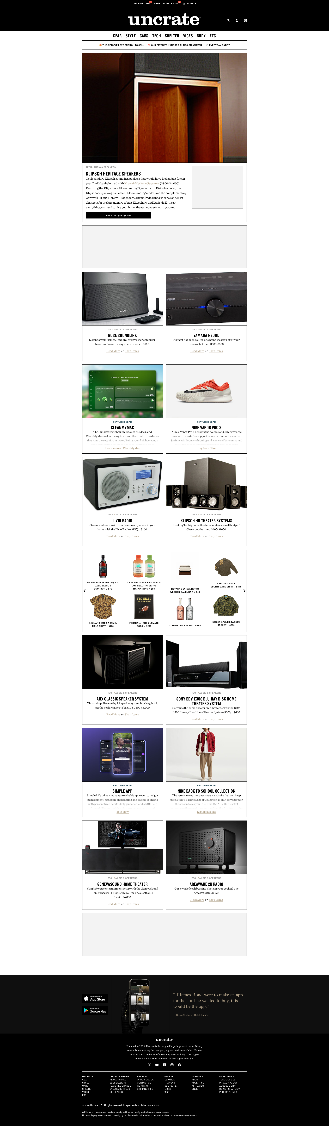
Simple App (122, 791)
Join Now (123, 811)
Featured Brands (120, 1085)
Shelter (172, 36)
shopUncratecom (166, 3)
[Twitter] (149, 1065)
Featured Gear (122, 421)
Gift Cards (116, 1091)
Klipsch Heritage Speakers (113, 173)
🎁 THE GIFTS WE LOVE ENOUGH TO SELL (121, 45)
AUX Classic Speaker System (122, 699)
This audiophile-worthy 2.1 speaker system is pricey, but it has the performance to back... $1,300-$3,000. (122, 705)
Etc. (84, 1094)
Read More (113, 351)
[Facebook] (164, 1065)
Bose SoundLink (122, 335)
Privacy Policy (228, 1082)
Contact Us (144, 1082)
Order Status (145, 1079)
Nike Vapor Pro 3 (206, 427)
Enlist (196, 1088)
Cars (144, 36)
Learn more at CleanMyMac (122, 448)
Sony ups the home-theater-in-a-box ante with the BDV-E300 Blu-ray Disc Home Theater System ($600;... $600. (206, 710)
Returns (142, 1085)
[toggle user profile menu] (237, 21)
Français (170, 1082)
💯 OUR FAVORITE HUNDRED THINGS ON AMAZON (175, 45)
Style (131, 36)
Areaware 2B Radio (206, 884)
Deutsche (170, 1085)
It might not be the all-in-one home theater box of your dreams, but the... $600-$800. (206, 342)
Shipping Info (145, 1088)
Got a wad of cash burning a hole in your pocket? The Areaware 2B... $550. (206, 890)
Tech (156, 36)
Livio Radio (122, 520)
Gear (117, 36)
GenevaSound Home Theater (122, 884)
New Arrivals (118, 1079)
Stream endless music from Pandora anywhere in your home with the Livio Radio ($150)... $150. (122, 527)
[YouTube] (157, 1065)
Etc (213, 36)
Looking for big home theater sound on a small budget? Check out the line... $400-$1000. (206, 527)
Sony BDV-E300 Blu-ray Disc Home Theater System (206, 701)
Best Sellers (118, 1082)
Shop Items (132, 351)
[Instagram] (172, 1065)
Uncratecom (141, 3)
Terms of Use (227, 1079)
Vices (188, 36)
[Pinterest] (179, 1065)
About (195, 1079)
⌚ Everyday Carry (218, 45)
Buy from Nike (207, 448)
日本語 (167, 1088)
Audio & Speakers (105, 167)
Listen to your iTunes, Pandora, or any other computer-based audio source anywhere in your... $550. (122, 342)
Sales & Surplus (120, 1088)
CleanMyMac (122, 427)
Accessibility (227, 1085)
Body (201, 36)
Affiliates (198, 1085)
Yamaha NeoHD (206, 335)
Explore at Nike (206, 811)
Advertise (198, 1082)
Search (228, 20)
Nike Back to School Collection (206, 791)
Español (169, 1079)
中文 (166, 1091)
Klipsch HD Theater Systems (206, 520)
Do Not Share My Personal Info (229, 1090)
